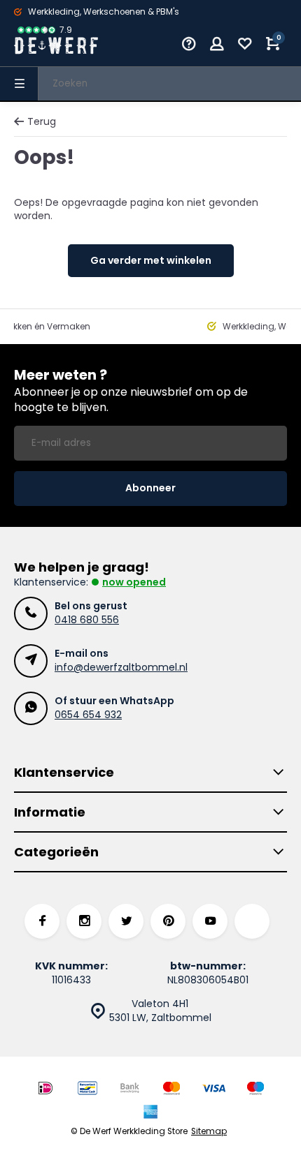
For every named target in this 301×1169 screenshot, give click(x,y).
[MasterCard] (171, 1090)
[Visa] (213, 1090)
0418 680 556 (87, 620)
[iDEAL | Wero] (45, 1090)
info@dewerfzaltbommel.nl (121, 667)
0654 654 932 (88, 715)
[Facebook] (41, 921)
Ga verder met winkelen (150, 260)
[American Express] (150, 1113)
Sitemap (209, 1131)
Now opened (134, 582)
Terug (41, 121)
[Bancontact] (87, 1090)
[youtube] (209, 921)
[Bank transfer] (129, 1090)
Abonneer (150, 488)
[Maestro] (255, 1090)
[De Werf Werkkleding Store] (56, 45)
